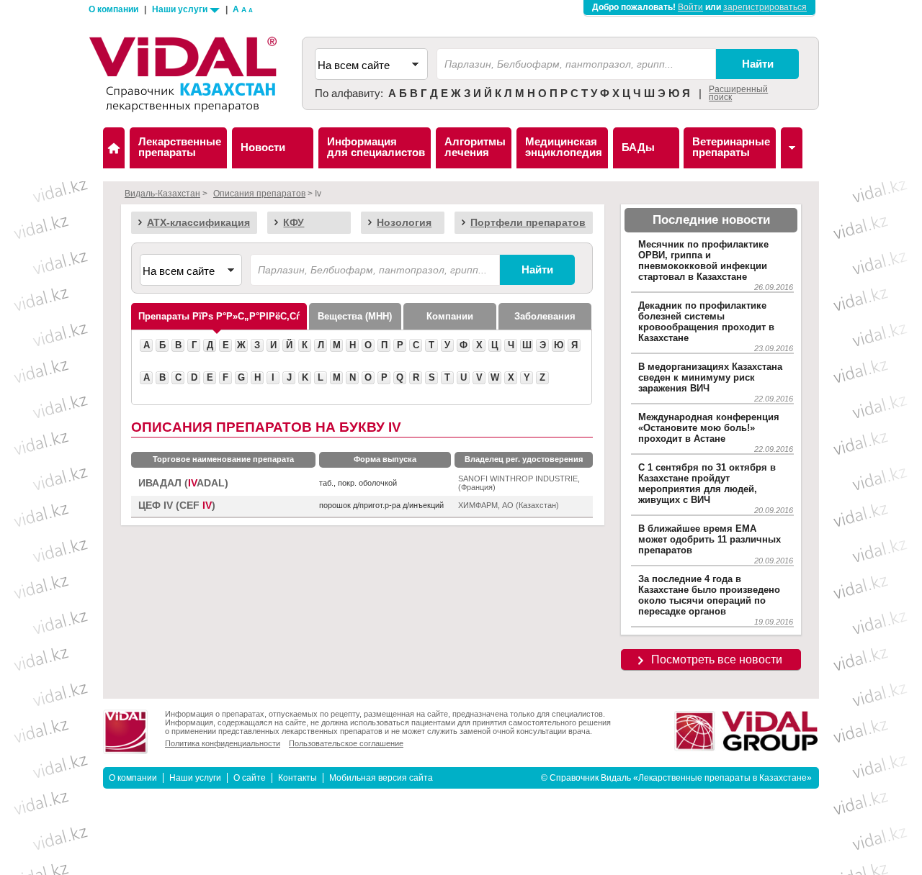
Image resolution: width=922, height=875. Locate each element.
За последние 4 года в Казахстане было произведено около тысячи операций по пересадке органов (709, 595)
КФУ (293, 222)
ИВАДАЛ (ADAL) (183, 483)
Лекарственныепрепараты (179, 146)
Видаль (114, 147)
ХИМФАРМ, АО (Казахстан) (508, 505)
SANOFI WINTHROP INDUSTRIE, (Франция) (519, 482)
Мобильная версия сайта (381, 778)
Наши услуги (181, 9)
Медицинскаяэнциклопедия (563, 146)
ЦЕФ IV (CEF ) (176, 505)
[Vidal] (791, 147)
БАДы (638, 147)
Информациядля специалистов (376, 146)
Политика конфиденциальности (222, 743)
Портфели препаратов (528, 222)
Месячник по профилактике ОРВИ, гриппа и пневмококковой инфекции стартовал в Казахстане (703, 260)
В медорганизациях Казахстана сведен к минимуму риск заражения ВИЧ (710, 377)
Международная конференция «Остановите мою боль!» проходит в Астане (708, 428)
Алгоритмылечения (475, 146)
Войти (690, 7)
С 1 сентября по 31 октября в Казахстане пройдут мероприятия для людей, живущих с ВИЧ (707, 483)
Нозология (404, 222)
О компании (113, 9)
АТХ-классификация (198, 222)
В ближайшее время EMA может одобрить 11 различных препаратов (709, 539)
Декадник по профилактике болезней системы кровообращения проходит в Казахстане (706, 321)
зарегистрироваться (765, 7)
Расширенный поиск (738, 93)
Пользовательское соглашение (346, 743)
